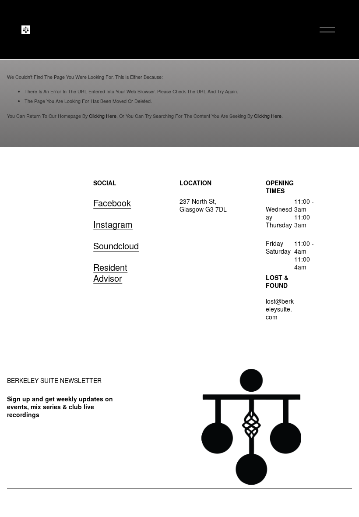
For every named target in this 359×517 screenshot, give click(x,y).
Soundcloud (116, 245)
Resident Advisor (110, 272)
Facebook (112, 202)
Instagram (113, 224)
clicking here (102, 116)
